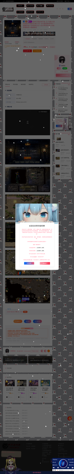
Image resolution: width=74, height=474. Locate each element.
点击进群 (29, 263)
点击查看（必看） (40, 247)
